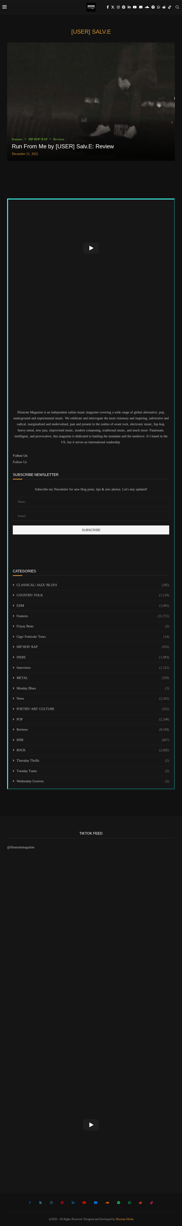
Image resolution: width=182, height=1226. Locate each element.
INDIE (93, 657)
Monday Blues (93, 688)
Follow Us (20, 462)
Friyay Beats (93, 626)
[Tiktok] (169, 7)
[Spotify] (153, 7)
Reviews (93, 729)
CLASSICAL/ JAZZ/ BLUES (93, 585)
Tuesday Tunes (93, 771)
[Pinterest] (123, 7)
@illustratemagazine (20, 847)
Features (93, 616)
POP (93, 719)
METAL (93, 678)
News (93, 698)
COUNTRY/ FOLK (93, 595)
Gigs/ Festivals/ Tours (93, 636)
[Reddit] (164, 7)
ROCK (93, 750)
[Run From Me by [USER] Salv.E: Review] (91, 101)
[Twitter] (112, 7)
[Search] (177, 7)
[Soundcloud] (147, 7)
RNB (93, 740)
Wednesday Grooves (93, 781)
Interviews (93, 668)
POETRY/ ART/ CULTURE (93, 709)
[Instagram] (118, 7)
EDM (93, 605)
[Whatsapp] (158, 7)
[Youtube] (135, 7)
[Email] (140, 7)
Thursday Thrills (93, 760)
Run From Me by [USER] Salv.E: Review (63, 146)
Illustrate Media (124, 1219)
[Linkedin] (129, 7)
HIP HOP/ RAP (93, 647)
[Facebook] (108, 7)
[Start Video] (91, 248)
